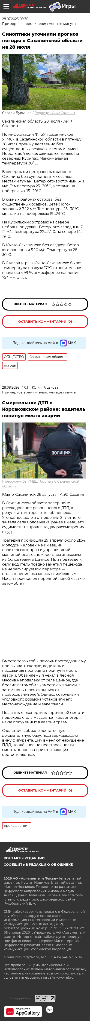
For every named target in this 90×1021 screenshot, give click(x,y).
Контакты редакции (24, 858)
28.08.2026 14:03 (15, 387)
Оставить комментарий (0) (45, 322)
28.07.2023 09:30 (15, 19)
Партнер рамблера (19, 998)
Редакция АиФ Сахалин (55, 113)
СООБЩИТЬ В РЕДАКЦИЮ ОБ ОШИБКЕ (38, 865)
